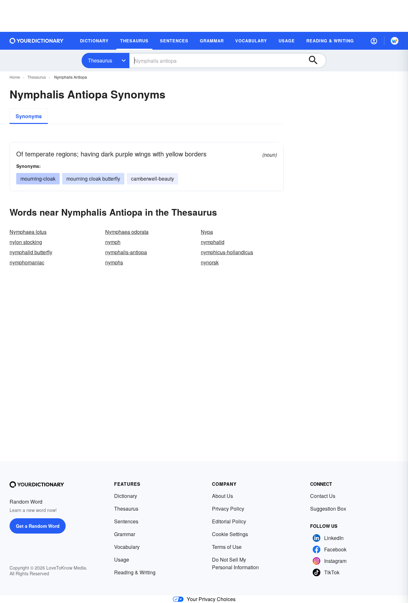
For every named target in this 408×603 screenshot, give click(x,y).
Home (15, 77)
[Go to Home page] (37, 41)
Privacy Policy (228, 508)
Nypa (207, 231)
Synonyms (29, 116)
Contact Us (322, 495)
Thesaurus (100, 60)
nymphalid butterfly (31, 252)
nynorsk (210, 262)
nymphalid (212, 242)
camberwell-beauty (152, 178)
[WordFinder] (394, 40)
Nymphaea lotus (28, 231)
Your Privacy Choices (211, 599)
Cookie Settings (230, 534)
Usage (121, 559)
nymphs (114, 262)
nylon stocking (26, 242)
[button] (374, 40)
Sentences (126, 521)
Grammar (124, 534)
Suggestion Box (328, 508)
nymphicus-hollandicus (227, 252)
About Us (222, 495)
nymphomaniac (27, 262)
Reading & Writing (135, 572)
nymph (112, 242)
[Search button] (316, 61)
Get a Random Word (38, 526)
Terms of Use (227, 546)
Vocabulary (127, 546)
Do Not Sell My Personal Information (235, 563)
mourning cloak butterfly (93, 178)
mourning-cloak (37, 178)
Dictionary (125, 495)
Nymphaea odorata (127, 231)
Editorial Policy (229, 521)
